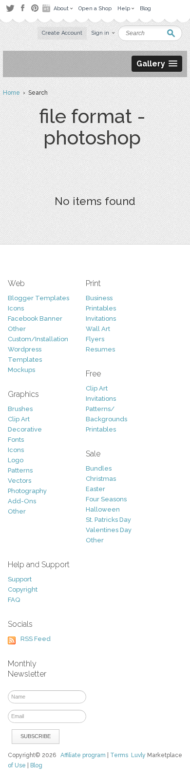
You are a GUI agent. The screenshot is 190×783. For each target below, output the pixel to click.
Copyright (23, 589)
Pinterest (35, 8)
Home (11, 92)
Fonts (16, 439)
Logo (15, 460)
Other (17, 328)
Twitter (10, 8)
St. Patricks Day (108, 519)
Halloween (103, 509)
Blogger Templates (38, 298)
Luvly (138, 755)
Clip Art (19, 419)
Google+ (47, 8)
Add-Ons (22, 501)
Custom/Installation (38, 339)
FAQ (14, 599)
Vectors (19, 480)
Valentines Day (109, 530)
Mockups (21, 369)
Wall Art (98, 328)
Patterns (20, 470)
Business (99, 298)
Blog (36, 765)
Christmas (101, 478)
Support (20, 579)
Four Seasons (106, 499)
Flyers (95, 339)
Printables (101, 308)
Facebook (22, 8)
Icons (16, 308)
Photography (27, 491)
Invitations (101, 318)
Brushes (20, 408)
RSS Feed (35, 638)
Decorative (25, 429)
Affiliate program (83, 755)
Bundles (99, 468)
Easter (95, 489)
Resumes (100, 349)
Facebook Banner (35, 318)
